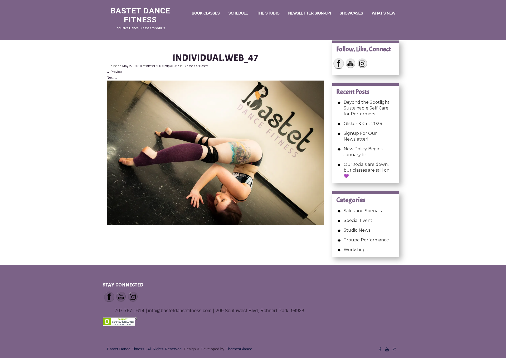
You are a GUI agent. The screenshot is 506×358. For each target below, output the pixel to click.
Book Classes (206, 13)
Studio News (357, 230)
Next (112, 77)
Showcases (351, 13)
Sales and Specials (363, 210)
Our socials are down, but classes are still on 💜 (367, 170)
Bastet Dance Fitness (140, 15)
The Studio (268, 13)
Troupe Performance (366, 239)
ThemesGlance (238, 349)
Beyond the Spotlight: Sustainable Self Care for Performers (367, 108)
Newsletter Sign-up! (309, 13)
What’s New (383, 13)
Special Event (358, 220)
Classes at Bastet (195, 66)
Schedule (238, 13)
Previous (115, 72)
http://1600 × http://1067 (162, 66)
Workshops (355, 249)
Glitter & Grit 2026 (363, 123)
